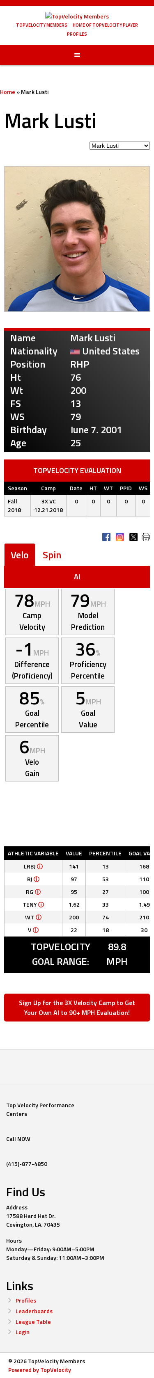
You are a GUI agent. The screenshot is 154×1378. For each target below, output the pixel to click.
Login (23, 1332)
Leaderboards (34, 1311)
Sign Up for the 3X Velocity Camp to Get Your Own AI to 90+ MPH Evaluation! (77, 1007)
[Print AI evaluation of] (146, 537)
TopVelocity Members (41, 25)
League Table (33, 1321)
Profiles (26, 1300)
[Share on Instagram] (120, 537)
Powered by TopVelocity (39, 1369)
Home (7, 91)
